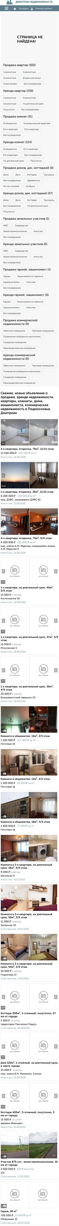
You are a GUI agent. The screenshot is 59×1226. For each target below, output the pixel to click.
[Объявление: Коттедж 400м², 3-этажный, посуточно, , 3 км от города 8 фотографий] (15, 1109)
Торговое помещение (43, 331)
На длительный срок (33, 104)
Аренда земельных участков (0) (25, 244)
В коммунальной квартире (37, 123)
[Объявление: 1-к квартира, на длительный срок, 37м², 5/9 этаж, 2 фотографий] (15, 633)
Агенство (38, 231)
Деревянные (33, 181)
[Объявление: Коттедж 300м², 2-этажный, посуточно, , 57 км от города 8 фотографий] (15, 1010)
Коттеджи (32, 175)
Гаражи (6, 276)
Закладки (23, 8)
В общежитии (10, 123)
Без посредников (32, 84)
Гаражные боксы (11, 282)
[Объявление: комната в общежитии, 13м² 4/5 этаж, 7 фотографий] (29, 775)
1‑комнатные (9, 72)
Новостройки (10, 84)
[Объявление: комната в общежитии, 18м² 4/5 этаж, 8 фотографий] (29, 818)
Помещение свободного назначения (21, 337)
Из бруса (30, 186)
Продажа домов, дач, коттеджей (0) (28, 167)
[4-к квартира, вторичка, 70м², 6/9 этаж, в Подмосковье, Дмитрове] (15, 534)
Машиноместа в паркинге (30, 276)
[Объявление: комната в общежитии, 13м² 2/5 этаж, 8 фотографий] (29, 732)
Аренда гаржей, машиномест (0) (26, 295)
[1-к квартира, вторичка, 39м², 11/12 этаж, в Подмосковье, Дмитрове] (15, 488)
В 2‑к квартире (10, 129)
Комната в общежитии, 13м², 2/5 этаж (25, 736)
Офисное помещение (14, 331)
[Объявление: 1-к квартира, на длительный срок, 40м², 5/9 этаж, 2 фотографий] (15, 584)
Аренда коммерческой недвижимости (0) (19, 357)
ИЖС (5, 226)
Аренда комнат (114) (17, 142)
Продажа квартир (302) (19, 65)
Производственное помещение (19, 348)
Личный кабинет (44, 8)
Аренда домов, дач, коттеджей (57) (28, 193)
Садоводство (21, 226)
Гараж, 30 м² (9, 1211)
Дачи (17, 175)
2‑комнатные (29, 72)
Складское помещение (14, 342)
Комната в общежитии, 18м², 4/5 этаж (25, 822)
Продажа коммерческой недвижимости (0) (20, 322)
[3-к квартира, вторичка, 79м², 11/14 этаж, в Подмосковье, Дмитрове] (15, 445)
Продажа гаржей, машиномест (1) (27, 269)
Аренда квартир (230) (18, 90)
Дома (6, 175)
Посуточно (9, 110)
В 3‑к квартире (31, 129)
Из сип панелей (11, 186)
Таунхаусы (49, 175)
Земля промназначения (15, 231)
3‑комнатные (9, 78)
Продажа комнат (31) (17, 116)
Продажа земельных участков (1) (26, 218)
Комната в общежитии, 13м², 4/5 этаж (25, 779)
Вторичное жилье (32, 78)
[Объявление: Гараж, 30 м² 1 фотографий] (29, 1208)
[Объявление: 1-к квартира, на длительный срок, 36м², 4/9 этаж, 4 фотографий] (15, 683)
